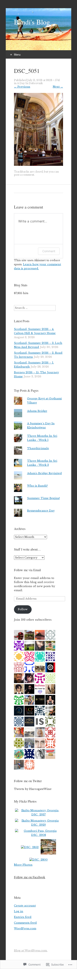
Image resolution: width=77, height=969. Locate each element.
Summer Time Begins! (43, 498)
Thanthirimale (38, 448)
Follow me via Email (27, 570)
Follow (23, 609)
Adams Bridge (37, 411)
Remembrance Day (41, 510)
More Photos (23, 864)
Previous (22, 86)
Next (58, 86)
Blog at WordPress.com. (30, 950)
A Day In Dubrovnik (30, 83)
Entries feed (22, 917)
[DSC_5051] (38, 165)
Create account (25, 905)
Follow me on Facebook (29, 877)
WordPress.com (25, 928)
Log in (18, 911)
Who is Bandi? (37, 485)
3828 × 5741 (53, 80)
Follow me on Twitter (28, 781)
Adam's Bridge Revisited (44, 473)
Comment (48, 251)
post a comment (24, 174)
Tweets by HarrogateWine (33, 789)
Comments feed (25, 922)
